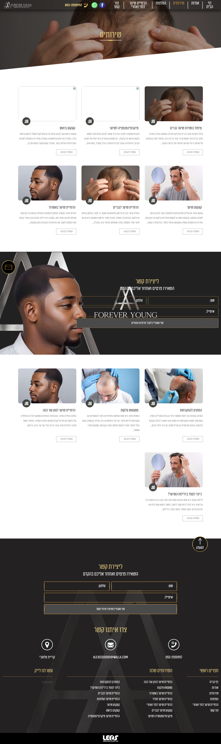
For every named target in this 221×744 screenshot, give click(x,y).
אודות (195, 3)
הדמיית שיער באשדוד (62, 207)
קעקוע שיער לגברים (162, 711)
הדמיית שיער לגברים (125, 207)
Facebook (47, 682)
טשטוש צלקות (129, 410)
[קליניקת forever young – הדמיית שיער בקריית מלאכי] (18, 5)
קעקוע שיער (194, 207)
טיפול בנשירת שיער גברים (186, 128)
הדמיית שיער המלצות (108, 699)
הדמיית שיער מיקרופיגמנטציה (104, 716)
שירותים (178, 3)
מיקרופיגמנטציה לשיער (124, 128)
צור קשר (116, 5)
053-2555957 (73, 5)
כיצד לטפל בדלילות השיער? (185, 494)
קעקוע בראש (67, 128)
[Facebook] (102, 5)
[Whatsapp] (94, 5)
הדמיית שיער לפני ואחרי (138, 5)
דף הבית (209, 5)
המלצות (161, 3)
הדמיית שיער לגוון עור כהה (59, 410)
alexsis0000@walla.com (110, 657)
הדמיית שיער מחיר (162, 699)
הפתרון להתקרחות (191, 410)
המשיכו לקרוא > (192, 152)
